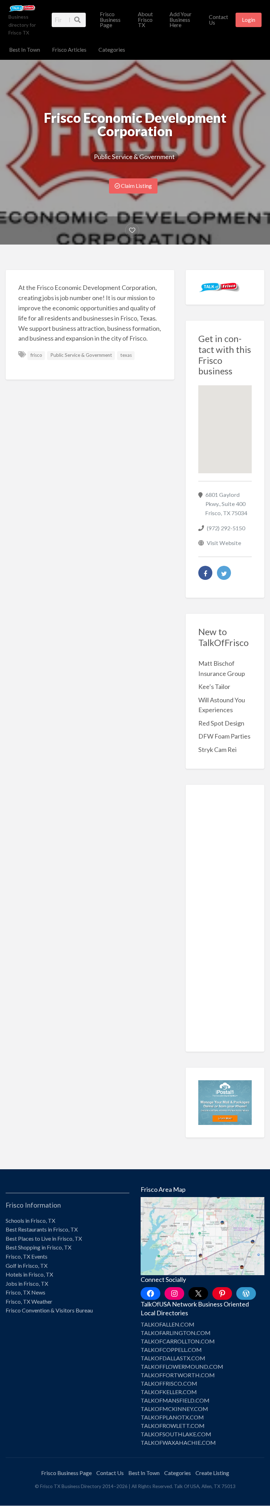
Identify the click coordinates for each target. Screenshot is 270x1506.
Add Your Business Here (180, 19)
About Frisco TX (145, 19)
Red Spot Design (221, 723)
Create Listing (212, 1472)
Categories (111, 49)
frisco (36, 355)
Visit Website (224, 542)
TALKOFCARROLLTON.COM (178, 1341)
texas (126, 355)
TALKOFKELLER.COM (169, 1391)
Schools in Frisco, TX (30, 1220)
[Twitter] (224, 573)
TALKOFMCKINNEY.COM (174, 1408)
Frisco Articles (69, 49)
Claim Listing (136, 186)
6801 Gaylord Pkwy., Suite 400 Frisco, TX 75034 (226, 503)
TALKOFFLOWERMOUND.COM (182, 1366)
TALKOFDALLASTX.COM (173, 1358)
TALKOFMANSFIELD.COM (175, 1400)
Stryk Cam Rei (217, 749)
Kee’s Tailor (214, 686)
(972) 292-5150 (226, 528)
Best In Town (24, 49)
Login (248, 20)
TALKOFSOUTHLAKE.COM (176, 1434)
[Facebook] (205, 573)
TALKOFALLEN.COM (167, 1324)
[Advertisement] (225, 923)
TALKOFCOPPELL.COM (171, 1349)
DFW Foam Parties (224, 736)
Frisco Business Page (110, 19)
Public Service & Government (134, 156)
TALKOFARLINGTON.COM (176, 1332)
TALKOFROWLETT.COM (173, 1425)
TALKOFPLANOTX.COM (172, 1417)
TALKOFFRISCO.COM (169, 1383)
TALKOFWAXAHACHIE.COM (178, 1442)
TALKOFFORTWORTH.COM (178, 1375)
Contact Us (218, 20)
